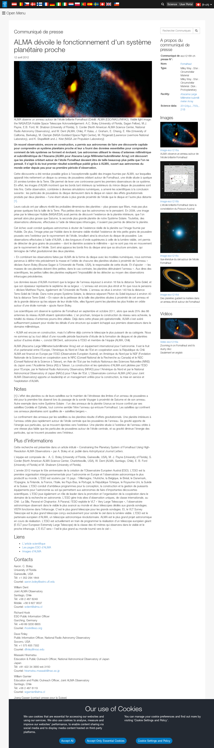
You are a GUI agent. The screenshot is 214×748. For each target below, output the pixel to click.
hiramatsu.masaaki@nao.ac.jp (42, 670)
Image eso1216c (169, 255)
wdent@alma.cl (33, 606)
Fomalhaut (186, 63)
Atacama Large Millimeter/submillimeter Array (190, 98)
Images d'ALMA (31, 551)
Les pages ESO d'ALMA (36, 547)
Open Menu (15, 13)
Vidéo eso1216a (169, 341)
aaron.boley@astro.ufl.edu (39, 581)
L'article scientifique (33, 543)
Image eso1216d (169, 294)
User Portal (186, 4)
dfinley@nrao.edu (34, 649)
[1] (15, 201)
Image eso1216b (169, 201)
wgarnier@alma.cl (34, 691)
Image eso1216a (169, 150)
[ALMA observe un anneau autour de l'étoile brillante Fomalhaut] (83, 89)
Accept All (67, 740)
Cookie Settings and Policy (154, 740)
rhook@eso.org (33, 628)
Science (172, 4)
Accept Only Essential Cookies (106, 740)
